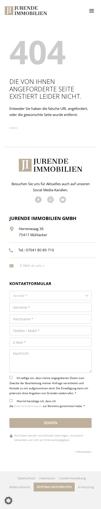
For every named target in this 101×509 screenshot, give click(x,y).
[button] (8, 500)
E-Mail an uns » (32, 265)
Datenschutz (26, 478)
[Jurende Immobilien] (26, 10)
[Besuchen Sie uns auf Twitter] (50, 199)
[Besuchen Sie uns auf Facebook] (38, 199)
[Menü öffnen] (91, 11)
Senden (51, 422)
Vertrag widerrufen (54, 487)
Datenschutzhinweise (28, 406)
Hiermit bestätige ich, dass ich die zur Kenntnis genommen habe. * (47, 403)
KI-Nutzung (86, 487)
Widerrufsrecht (19, 487)
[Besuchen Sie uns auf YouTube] (62, 199)
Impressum (47, 478)
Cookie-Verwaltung (72, 478)
